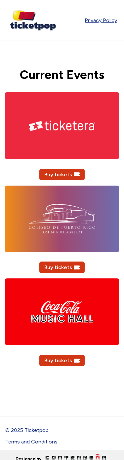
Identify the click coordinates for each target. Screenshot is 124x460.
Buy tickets (58, 174)
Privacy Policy (101, 20)
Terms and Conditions (31, 442)
